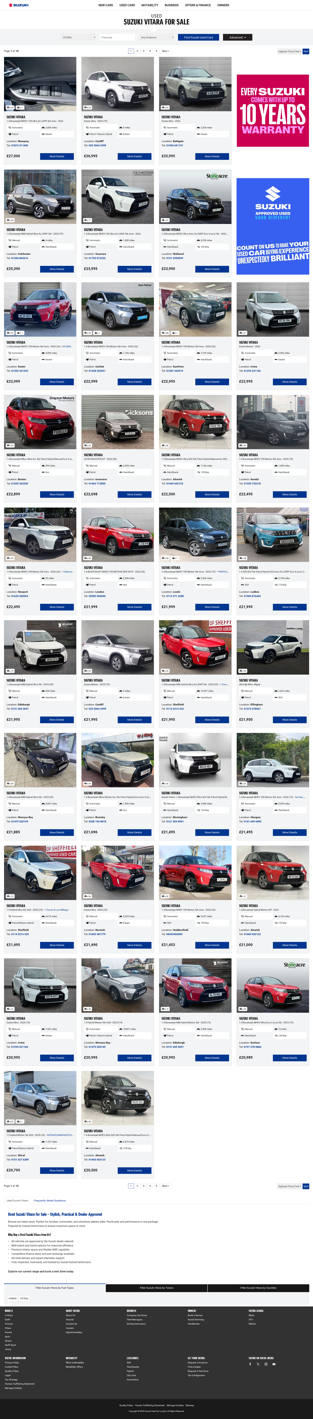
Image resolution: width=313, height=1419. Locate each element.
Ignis (7, 1336)
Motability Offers (74, 1367)
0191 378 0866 (252, 1046)
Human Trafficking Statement (20, 1383)
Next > (165, 51)
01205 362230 (19, 483)
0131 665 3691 (20, 708)
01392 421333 (19, 370)
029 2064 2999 (97, 145)
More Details (57, 156)
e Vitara (9, 1315)
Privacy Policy (12, 1362)
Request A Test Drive (198, 1371)
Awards (70, 1319)
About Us (70, 1315)
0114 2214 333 (175, 708)
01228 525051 (97, 370)
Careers (70, 1328)
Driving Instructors (136, 1323)
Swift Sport (10, 1345)
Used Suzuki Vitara (17, 1200)
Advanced (236, 37)
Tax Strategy (11, 1379)
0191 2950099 (174, 258)
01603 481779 (97, 934)
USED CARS (127, 5)
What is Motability (75, 1362)
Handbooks (194, 1323)
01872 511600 (19, 145)
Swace (8, 1340)
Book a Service (195, 1315)
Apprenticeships (74, 1332)
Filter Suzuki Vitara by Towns (156, 1287)
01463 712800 (97, 483)
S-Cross (9, 1323)
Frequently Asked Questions (50, 1200)
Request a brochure (198, 1362)
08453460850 (174, 934)
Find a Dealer (194, 1367)
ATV (251, 1319)
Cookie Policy (11, 1367)
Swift (7, 1319)
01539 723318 (252, 483)
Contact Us (71, 1323)
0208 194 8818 (97, 821)
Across (8, 1332)
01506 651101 (174, 145)
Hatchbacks (133, 1367)
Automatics (133, 1379)
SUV (129, 1362)
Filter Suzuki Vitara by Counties (258, 1287)
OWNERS (223, 5)
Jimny (8, 1349)
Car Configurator (196, 1375)
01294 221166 (252, 370)
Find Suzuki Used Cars (198, 37)
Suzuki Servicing (196, 1319)
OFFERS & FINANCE (198, 5)
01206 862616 (19, 258)
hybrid (13, 1298)
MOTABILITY (150, 5)
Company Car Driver (137, 1315)
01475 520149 (19, 821)
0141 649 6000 (252, 821)
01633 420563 (19, 596)
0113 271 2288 (175, 596)
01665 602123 (174, 483)
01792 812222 (97, 258)
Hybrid (130, 1371)
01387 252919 (174, 370)
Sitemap (190, 1405)
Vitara (8, 1328)
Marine (252, 1323)
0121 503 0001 (175, 821)
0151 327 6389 (20, 1159)
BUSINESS (172, 5)
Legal (7, 1375)
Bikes (251, 1315)
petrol (24, 1298)
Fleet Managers (134, 1319)
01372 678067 (252, 708)
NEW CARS (105, 5)
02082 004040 (97, 596)
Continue (273, 118)
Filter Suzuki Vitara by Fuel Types (55, 1287)
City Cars (131, 1375)
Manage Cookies (13, 1388)
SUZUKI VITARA (16, 117)
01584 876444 (252, 596)
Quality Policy (12, 1371)
